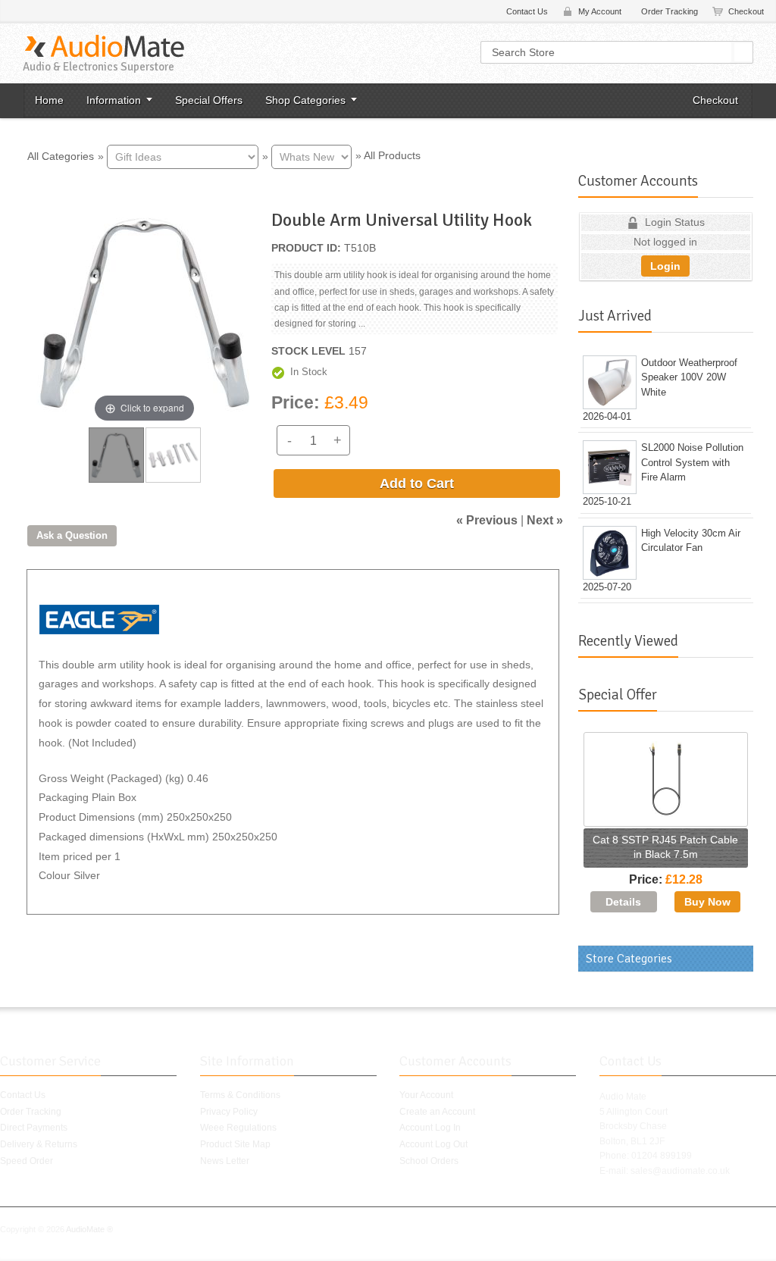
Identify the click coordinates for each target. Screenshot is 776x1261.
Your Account (426, 1095)
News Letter (224, 1161)
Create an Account (437, 1111)
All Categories (60, 155)
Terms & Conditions (240, 1095)
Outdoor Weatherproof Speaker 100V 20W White (689, 377)
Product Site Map (235, 1144)
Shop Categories (305, 100)
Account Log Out (433, 1144)
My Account (599, 11)
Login (665, 266)
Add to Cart (417, 483)
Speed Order (26, 1161)
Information (113, 100)
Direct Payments (33, 1127)
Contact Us (527, 11)
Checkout (746, 11)
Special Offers (208, 100)
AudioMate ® (89, 1229)
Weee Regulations (238, 1127)
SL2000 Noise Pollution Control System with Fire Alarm (692, 462)
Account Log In (430, 1127)
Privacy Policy (229, 1111)
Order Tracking (669, 11)
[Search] (743, 52)
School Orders (428, 1161)
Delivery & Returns (38, 1144)
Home (49, 100)
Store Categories (629, 958)
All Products (392, 155)
